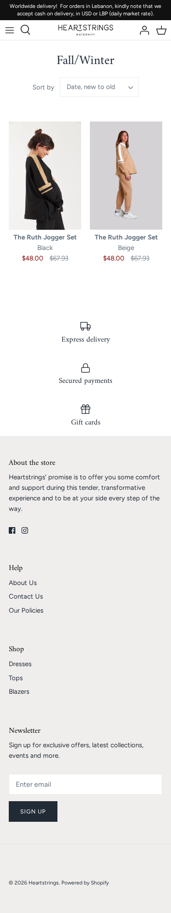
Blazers (19, 691)
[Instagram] (24, 530)
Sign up (33, 811)
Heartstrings (43, 883)
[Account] (142, 29)
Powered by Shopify (85, 883)
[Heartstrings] (85, 30)
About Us (23, 583)
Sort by (43, 87)
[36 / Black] (45, 175)
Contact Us (26, 596)
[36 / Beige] (126, 175)
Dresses (20, 664)
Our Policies (26, 610)
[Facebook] (12, 530)
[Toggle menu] (9, 29)
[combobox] (99, 87)
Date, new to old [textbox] (91, 87)
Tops (16, 678)
